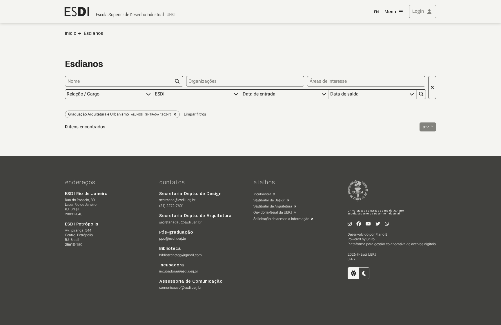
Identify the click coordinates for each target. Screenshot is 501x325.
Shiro (370, 239)
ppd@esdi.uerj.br (172, 238)
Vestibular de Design (269, 200)
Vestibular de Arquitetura (272, 206)
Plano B (381, 234)
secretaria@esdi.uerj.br (177, 200)
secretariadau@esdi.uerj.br (180, 222)
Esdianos (93, 33)
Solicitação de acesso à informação (281, 219)
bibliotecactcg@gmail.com (180, 255)
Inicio (70, 33)
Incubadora (262, 194)
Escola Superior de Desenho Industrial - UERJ (135, 15)
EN (376, 12)
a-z (426, 126)
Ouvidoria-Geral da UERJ (272, 212)
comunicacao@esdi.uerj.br (180, 288)
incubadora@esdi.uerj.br (178, 271)
